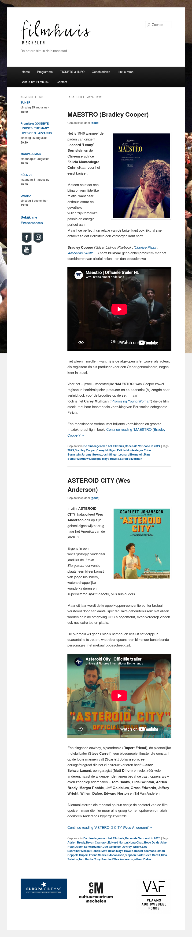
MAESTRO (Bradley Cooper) (108, 114)
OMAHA (26, 196)
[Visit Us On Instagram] (38, 242)
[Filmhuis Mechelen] (56, 44)
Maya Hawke (110, 458)
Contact (62, 81)
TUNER (25, 102)
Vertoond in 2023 (149, 838)
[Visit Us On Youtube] (26, 255)
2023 (70, 450)
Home (26, 71)
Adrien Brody (76, 842)
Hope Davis (151, 842)
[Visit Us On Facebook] (26, 242)
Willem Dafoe (142, 859)
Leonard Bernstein (130, 454)
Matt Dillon (108, 851)
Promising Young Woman (130, 400)
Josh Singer (110, 454)
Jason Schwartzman (88, 846)
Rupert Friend (88, 855)
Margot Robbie (91, 851)
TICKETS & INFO (72, 71)
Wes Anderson (123, 859)
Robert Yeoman (144, 851)
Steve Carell (152, 855)
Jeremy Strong (91, 454)
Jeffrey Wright (131, 846)
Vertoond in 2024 (149, 446)
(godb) (95, 123)
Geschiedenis (101, 71)
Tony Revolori (103, 859)
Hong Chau (136, 842)
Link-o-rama (125, 71)
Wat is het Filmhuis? (35, 81)
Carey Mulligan (106, 450)
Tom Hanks (86, 859)
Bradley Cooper (85, 450)
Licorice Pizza (145, 247)
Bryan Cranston (96, 842)
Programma (45, 71)
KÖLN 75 (26, 175)
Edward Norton (118, 842)
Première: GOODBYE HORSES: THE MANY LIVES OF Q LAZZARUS (36, 128)
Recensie (131, 446)
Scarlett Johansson (111, 855)
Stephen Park (134, 855)
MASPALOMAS (31, 154)
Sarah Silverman (131, 458)
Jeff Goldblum (112, 846)
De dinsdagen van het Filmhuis (103, 446)
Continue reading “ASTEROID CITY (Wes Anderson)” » (109, 827)
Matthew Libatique (89, 458)
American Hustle (80, 252)
